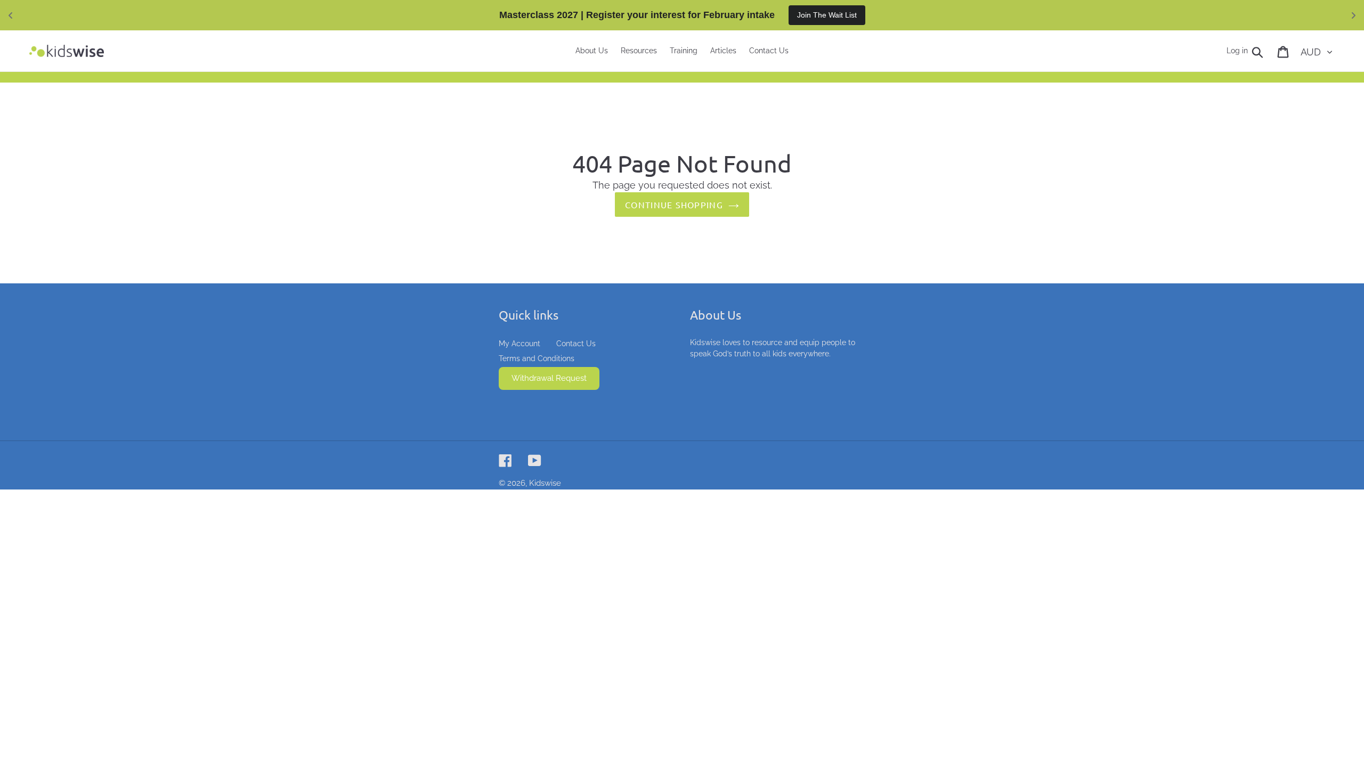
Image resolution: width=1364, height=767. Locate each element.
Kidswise (545, 483)
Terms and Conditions (536, 358)
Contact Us (576, 343)
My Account (519, 343)
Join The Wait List (827, 15)
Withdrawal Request (549, 378)
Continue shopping (674, 204)
